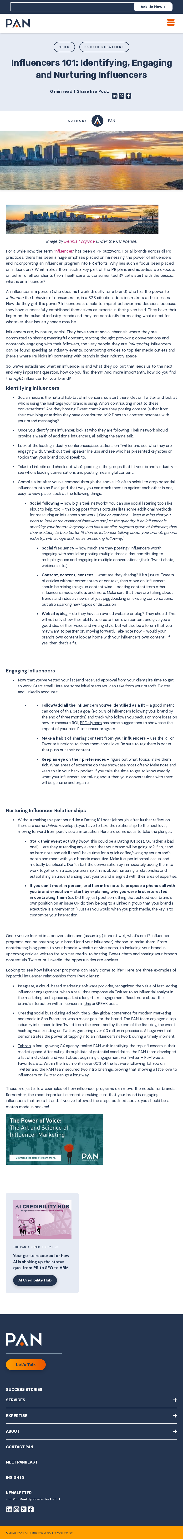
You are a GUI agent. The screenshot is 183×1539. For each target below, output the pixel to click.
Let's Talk (26, 1364)
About (91, 1431)
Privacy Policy (63, 1532)
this (87, 1003)
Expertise (91, 1415)
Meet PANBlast (22, 1462)
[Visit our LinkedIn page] (9, 1510)
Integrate (26, 986)
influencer (63, 251)
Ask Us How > (153, 6)
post (85, 509)
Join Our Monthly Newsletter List (31, 1499)
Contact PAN (19, 1447)
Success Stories (24, 1389)
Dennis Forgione (79, 241)
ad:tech (73, 1013)
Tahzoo (24, 1045)
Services (91, 1400)
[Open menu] (171, 22)
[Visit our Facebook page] (30, 1510)
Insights (15, 1477)
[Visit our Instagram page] (16, 1510)
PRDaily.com (91, 722)
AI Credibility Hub (35, 1280)
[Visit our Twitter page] (23, 1510)
